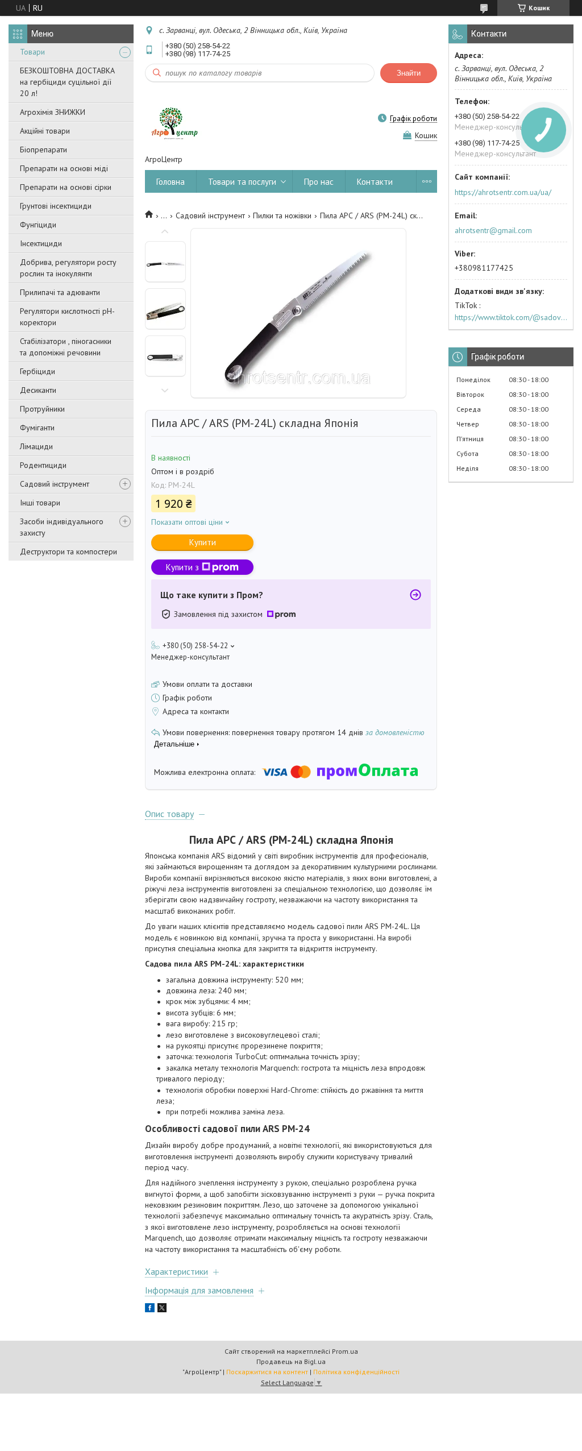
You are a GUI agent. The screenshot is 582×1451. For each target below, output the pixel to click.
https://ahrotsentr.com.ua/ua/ (503, 192)
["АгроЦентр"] (173, 118)
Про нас (319, 181)
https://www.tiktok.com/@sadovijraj (511, 317)
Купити (202, 542)
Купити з (182, 567)
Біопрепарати (43, 149)
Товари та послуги (242, 181)
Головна (170, 181)
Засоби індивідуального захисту (61, 527)
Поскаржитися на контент (267, 1371)
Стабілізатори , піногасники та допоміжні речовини (65, 347)
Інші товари (40, 503)
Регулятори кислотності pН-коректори (67, 316)
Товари (32, 52)
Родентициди (43, 465)
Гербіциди (37, 371)
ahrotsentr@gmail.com (493, 230)
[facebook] (150, 1309)
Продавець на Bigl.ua (291, 1361)
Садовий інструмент (54, 484)
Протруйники (42, 409)
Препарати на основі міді (64, 168)
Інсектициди (41, 243)
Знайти (409, 73)
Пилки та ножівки (282, 215)
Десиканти (38, 390)
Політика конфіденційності (356, 1371)
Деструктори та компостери (68, 551)
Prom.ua (345, 1351)
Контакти (375, 181)
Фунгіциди (38, 224)
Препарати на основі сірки (65, 187)
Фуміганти (37, 427)
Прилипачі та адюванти (60, 292)
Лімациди (36, 446)
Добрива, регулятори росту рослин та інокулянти (68, 268)
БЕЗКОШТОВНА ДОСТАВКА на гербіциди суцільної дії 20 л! (67, 81)
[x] (162, 1309)
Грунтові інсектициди (56, 206)
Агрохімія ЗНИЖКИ (52, 112)
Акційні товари (45, 131)
